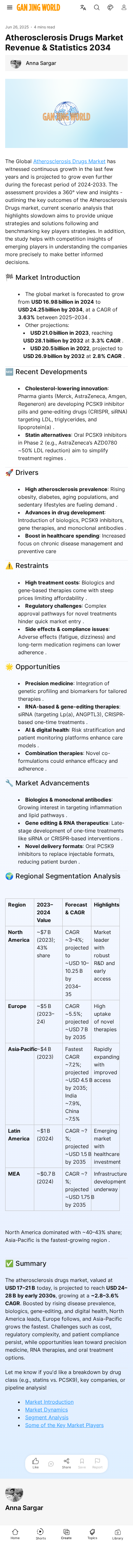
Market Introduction (49, 1402)
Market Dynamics (46, 1409)
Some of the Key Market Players (64, 1425)
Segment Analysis (46, 1417)
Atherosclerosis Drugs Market (69, 161)
